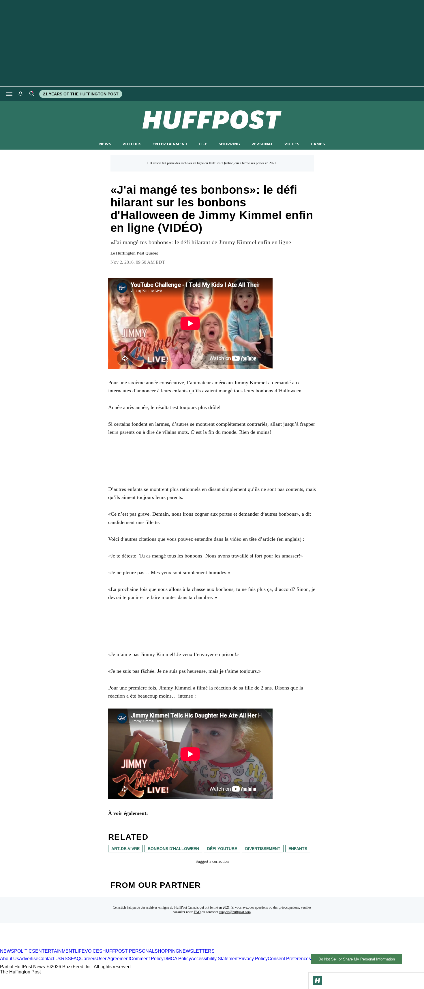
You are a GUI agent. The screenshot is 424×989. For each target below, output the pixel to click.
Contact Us (49, 958)
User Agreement (113, 958)
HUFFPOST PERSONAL (128, 951)
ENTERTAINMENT (170, 144)
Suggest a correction (212, 861)
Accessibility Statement (215, 958)
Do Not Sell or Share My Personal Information (356, 959)
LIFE (203, 144)
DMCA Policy (177, 958)
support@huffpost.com (235, 912)
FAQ (197, 912)
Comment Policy (147, 958)
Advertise (28, 958)
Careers (88, 958)
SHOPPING (229, 144)
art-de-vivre (125, 848)
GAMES (318, 144)
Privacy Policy (253, 958)
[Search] (31, 94)
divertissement (262, 848)
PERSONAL (262, 144)
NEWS (105, 144)
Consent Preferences (289, 958)
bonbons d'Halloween (173, 848)
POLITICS (132, 144)
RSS (66, 958)
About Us (9, 958)
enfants (297, 848)
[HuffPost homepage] (74, 945)
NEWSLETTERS (197, 951)
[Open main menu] (9, 94)
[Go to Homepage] (317, 980)
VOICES (291, 144)
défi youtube (222, 848)
